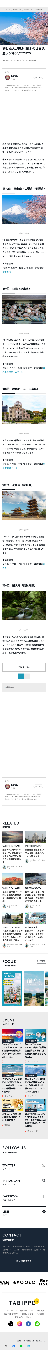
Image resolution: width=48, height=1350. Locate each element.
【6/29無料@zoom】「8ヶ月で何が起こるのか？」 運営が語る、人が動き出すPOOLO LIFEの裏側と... (35, 1120)
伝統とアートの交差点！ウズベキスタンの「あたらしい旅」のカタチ (34, 936)
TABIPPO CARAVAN (11, 846)
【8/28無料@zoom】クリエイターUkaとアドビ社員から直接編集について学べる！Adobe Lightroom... (12, 1050)
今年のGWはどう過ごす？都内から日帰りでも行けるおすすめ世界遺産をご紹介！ (12, 936)
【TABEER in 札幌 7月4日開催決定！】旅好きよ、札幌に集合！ (12, 1116)
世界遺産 (10, 687)
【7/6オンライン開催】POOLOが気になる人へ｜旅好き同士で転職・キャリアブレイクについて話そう (35, 1085)
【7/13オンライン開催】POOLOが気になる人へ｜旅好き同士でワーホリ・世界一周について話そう (12, 1085)
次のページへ (24, 667)
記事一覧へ (38, 77)
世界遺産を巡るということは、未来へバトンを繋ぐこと (34, 852)
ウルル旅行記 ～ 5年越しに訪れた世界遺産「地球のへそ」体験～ (12, 896)
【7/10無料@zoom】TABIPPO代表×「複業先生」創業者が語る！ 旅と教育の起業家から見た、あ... (35, 1050)
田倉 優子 (15, 76)
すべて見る (41, 961)
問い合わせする (24, 1260)
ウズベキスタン (32, 927)
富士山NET (7, 271)
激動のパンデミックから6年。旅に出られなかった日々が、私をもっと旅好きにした (12, 855)
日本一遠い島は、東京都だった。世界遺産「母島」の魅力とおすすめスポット (34, 896)
